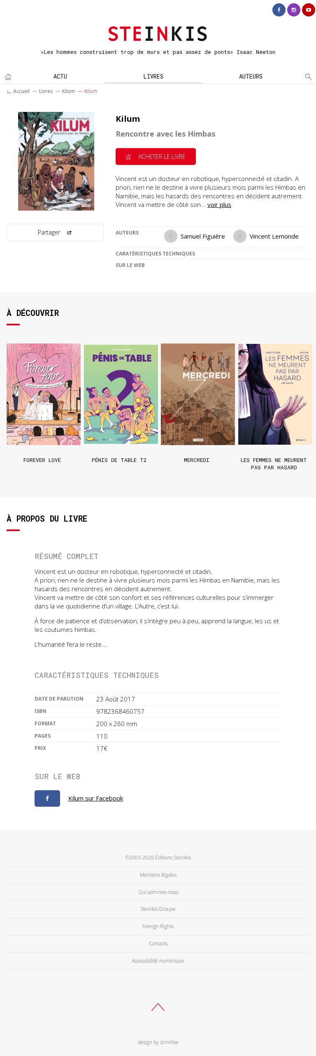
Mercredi (196, 460)
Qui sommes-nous (158, 892)
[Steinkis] (158, 30)
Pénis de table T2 (119, 460)
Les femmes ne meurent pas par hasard (274, 463)
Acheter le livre (161, 156)
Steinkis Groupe (158, 908)
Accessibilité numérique (158, 960)
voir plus (219, 204)
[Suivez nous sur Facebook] (279, 9)
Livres (153, 76)
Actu (60, 76)
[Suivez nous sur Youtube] (308, 9)
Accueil (21, 91)
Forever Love (42, 460)
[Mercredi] (196, 394)
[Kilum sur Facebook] (47, 798)
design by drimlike (158, 1042)
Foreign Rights (158, 926)
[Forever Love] (42, 394)
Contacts (158, 943)
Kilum (68, 91)
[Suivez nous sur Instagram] (293, 9)
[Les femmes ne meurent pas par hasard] (273, 394)
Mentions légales (158, 874)
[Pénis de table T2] (119, 394)
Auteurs (251, 76)
